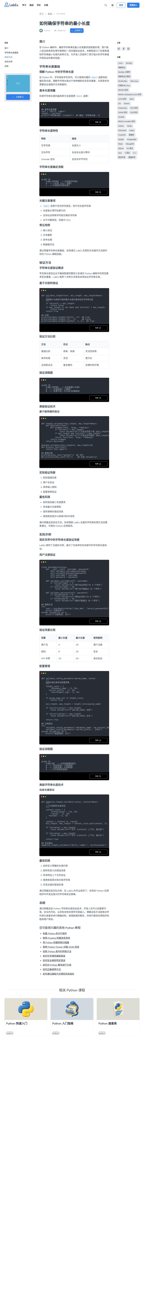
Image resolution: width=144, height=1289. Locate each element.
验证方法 (8, 57)
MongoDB (130, 144)
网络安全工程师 (124, 76)
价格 (46, 5)
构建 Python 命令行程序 (55, 933)
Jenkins (121, 126)
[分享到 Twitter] (119, 48)
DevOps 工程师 (124, 72)
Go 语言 (130, 148)
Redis (120, 144)
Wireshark (122, 130)
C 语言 (127, 153)
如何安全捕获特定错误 (54, 960)
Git (119, 103)
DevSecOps (122, 81)
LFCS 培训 (122, 99)
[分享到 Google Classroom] (128, 48)
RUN (97, 122)
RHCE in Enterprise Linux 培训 (129, 94)
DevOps (129, 63)
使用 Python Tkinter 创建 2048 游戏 (61, 947)
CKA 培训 (134, 108)
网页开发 (121, 157)
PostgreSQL (131, 139)
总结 (6, 66)
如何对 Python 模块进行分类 (57, 965)
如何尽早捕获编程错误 (54, 956)
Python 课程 (76, 990)
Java (120, 153)
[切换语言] (112, 5)
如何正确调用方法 (52, 969)
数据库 (131, 135)
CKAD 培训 (122, 112)
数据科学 (132, 157)
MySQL (121, 139)
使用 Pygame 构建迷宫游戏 (56, 938)
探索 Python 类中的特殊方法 (57, 951)
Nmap (129, 126)
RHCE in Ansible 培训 (126, 121)
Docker (126, 103)
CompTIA (122, 135)
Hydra (132, 130)
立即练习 (78, 30)
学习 (24, 5)
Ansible (121, 117)
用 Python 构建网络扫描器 (56, 942)
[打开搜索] (105, 5)
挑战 (31, 5)
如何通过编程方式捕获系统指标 (58, 974)
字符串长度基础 (11, 52)
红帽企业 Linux (124, 85)
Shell (132, 99)
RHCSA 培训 (123, 90)
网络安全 (121, 67)
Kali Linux (134, 81)
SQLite (120, 148)
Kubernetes (122, 108)
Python (61, 14)
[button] (112, 5)
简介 (6, 48)
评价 (39, 5)
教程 (50, 14)
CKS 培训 (133, 112)
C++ (134, 153)
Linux (120, 63)
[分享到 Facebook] (123, 48)
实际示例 (8, 61)
